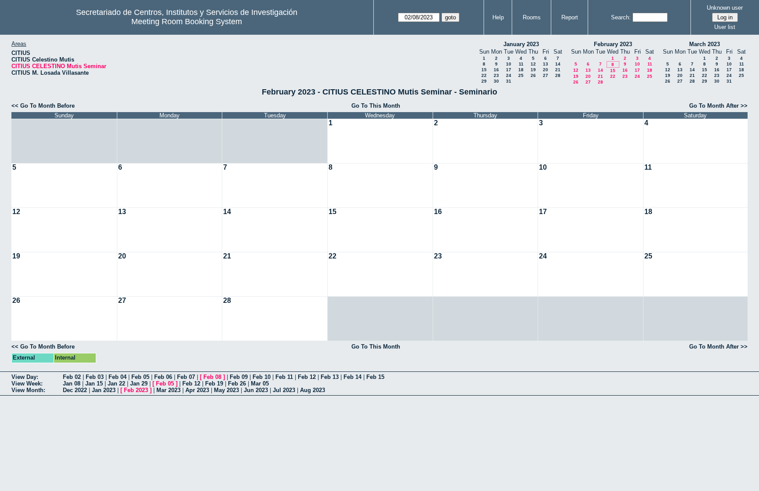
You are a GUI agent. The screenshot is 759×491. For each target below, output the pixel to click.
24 (508, 75)
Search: (621, 17)
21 (557, 69)
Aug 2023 (312, 390)
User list (724, 27)
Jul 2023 (284, 390)
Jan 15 (94, 383)
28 (557, 75)
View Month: (28, 390)
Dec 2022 (75, 390)
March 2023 (704, 44)
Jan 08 (71, 383)
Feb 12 (307, 377)
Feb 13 (330, 377)
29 (484, 81)
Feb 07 (186, 377)
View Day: (24, 377)
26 (533, 75)
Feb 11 (284, 377)
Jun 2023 (256, 390)
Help (498, 17)
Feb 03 (95, 377)
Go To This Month (375, 105)
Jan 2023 (104, 390)
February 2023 (613, 44)
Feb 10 (262, 377)
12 (533, 64)
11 (521, 64)
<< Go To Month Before (43, 105)
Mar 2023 (168, 390)
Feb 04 (117, 377)
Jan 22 (116, 383)
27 (545, 75)
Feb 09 (239, 377)
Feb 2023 (136, 390)
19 (533, 69)
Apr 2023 (197, 390)
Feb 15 (375, 377)
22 (484, 75)
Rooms (532, 17)
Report (569, 17)
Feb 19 (214, 383)
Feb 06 (163, 377)
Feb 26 (237, 383)
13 (545, 64)
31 (508, 81)
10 (508, 64)
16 (496, 69)
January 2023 (521, 44)
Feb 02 (72, 377)
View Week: (27, 383)
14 (557, 64)
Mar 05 (260, 383)
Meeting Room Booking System (186, 21)
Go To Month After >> (718, 105)
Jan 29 (139, 383)
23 (496, 75)
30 (496, 81)
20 (545, 69)
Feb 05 (140, 377)
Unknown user (725, 7)
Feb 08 (212, 377)
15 (484, 69)
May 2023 (226, 390)
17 (508, 69)
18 (521, 69)
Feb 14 (352, 377)
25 (521, 75)
